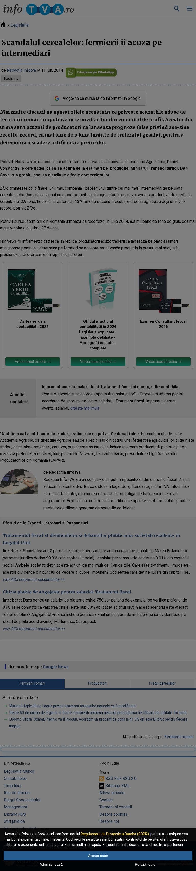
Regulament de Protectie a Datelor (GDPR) (115, 834)
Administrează (51, 864)
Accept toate (98, 856)
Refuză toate (145, 864)
